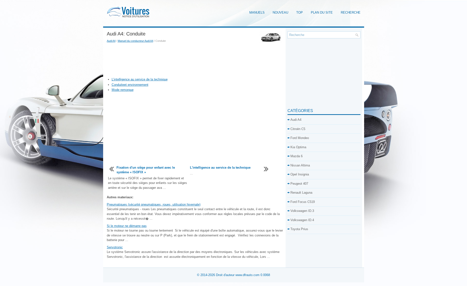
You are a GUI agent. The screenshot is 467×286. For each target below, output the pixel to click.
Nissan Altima (300, 165)
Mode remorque (123, 90)
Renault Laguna (301, 192)
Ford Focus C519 (302, 202)
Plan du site (322, 12)
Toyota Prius (299, 229)
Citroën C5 (297, 129)
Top (299, 12)
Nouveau (280, 12)
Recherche (350, 12)
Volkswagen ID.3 (302, 211)
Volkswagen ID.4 (302, 220)
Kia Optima (298, 147)
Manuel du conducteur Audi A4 (135, 40)
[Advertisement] (195, 60)
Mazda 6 (296, 156)
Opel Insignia (299, 174)
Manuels (257, 12)
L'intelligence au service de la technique (140, 79)
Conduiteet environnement (130, 85)
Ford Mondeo (299, 138)
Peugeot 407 (299, 183)
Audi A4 (111, 40)
